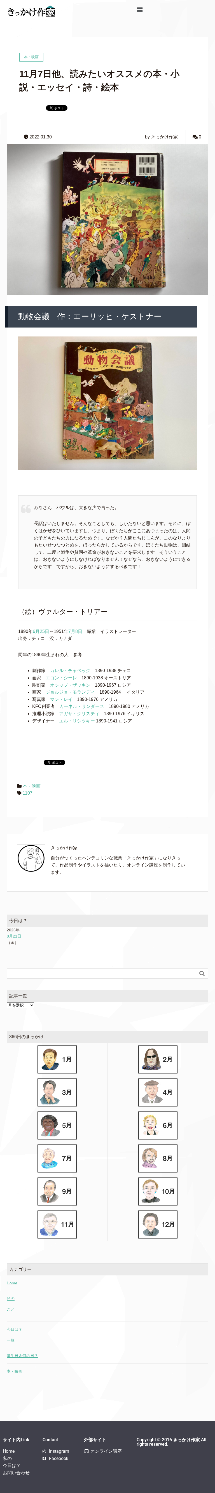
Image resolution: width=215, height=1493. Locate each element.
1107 (27, 793)
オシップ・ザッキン (70, 685)
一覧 (11, 1340)
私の (11, 1298)
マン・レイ (61, 699)
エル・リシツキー (77, 721)
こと (11, 1309)
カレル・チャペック (70, 670)
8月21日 (14, 936)
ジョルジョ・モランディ (70, 692)
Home (12, 1283)
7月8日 (75, 631)
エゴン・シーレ (61, 677)
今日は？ (14, 1329)
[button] (139, 9)
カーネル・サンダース (81, 706)
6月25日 (41, 631)
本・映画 (32, 786)
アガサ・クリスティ (79, 713)
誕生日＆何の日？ (22, 1355)
